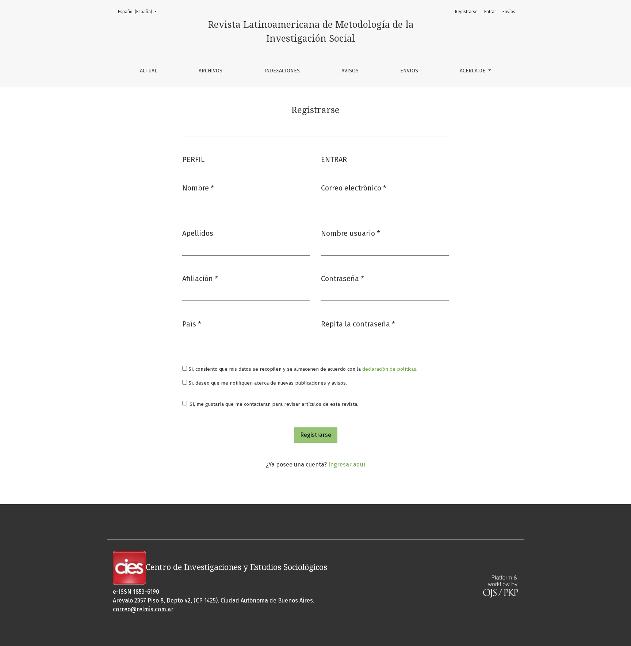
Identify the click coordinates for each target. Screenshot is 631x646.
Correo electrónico (353, 187)
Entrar (490, 11)
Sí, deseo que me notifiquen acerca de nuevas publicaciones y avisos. (267, 383)
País (191, 323)
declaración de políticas (389, 369)
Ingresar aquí (346, 464)
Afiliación (200, 278)
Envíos (409, 71)
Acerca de (473, 71)
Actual (148, 71)
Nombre (198, 187)
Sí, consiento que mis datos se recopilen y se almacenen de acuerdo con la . (302, 369)
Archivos (210, 71)
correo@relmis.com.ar (143, 609)
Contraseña (342, 278)
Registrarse (466, 11)
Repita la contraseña (358, 323)
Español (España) (139, 11)
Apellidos (197, 233)
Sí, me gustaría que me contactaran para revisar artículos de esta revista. (274, 404)
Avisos (350, 71)
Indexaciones (282, 71)
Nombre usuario (350, 233)
